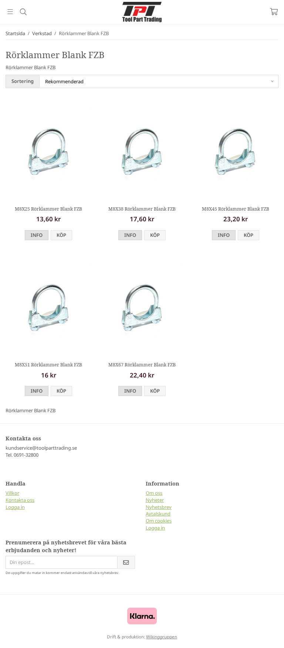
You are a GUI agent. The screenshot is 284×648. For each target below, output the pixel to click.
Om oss (154, 493)
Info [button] (37, 235)
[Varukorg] (273, 12)
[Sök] (23, 12)
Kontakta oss (20, 500)
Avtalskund (158, 513)
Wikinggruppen (161, 636)
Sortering (22, 81)
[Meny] (10, 12)
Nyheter (155, 500)
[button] (61, 235)
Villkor (12, 493)
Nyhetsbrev (159, 507)
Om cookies (159, 520)
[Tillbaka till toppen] (268, 637)
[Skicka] (126, 562)
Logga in (15, 507)
